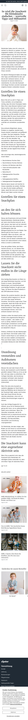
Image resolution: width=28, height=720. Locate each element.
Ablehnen (13, 712)
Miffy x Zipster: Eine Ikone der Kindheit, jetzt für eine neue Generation (11, 556)
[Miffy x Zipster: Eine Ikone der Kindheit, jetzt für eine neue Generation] (14, 541)
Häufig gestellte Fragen (7, 683)
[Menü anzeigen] (2, 5)
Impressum (4, 680)
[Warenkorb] (25, 5)
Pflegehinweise (5, 677)
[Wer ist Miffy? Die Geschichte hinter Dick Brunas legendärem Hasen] (14, 514)
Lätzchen (10, 388)
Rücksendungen (5, 674)
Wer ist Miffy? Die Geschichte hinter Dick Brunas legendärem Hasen (13, 527)
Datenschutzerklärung (16, 704)
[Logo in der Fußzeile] (5, 661)
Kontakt (3, 669)
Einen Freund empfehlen (8, 686)
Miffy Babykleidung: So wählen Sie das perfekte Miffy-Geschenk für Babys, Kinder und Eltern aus (13, 498)
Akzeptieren (13, 708)
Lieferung (3, 672)
